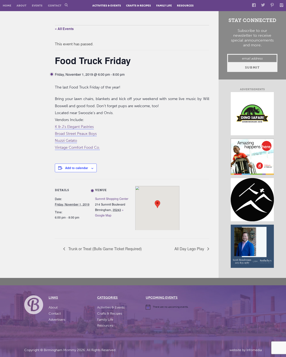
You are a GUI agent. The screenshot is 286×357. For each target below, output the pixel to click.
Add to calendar (76, 168)
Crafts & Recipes (138, 5)
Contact (54, 5)
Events (37, 5)
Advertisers (57, 320)
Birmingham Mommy (60, 350)
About (21, 5)
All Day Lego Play (189, 248)
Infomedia (254, 350)
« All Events (64, 28)
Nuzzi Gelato (66, 140)
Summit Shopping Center (111, 199)
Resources (185, 5)
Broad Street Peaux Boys (76, 133)
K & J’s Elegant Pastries (74, 126)
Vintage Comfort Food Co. (77, 147)
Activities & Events (106, 5)
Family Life (164, 5)
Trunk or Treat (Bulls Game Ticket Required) (104, 248)
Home (7, 5)
